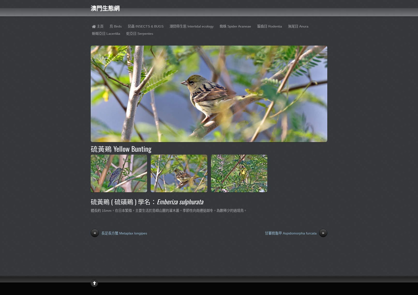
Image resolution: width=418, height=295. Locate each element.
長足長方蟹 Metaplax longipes (120, 233)
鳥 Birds (116, 26)
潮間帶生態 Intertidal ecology (192, 26)
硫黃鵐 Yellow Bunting (121, 149)
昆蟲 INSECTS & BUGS (146, 26)
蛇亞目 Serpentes (139, 33)
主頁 (100, 26)
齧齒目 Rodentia (269, 26)
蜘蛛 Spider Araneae (235, 26)
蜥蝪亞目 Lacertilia (106, 33)
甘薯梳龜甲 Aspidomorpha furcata (294, 233)
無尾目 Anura (298, 26)
